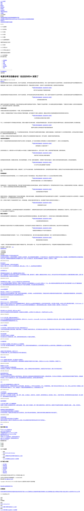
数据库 (5, 325)
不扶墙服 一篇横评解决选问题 (8, 393)
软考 (8, 19)
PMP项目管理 (27, 19)
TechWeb (26, 491)
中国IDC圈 (62, 491)
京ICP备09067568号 (9, 479)
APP (1, 392)
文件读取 (5, 299)
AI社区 (4, 64)
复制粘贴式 (2, 409)
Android (2, 289)
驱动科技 (18, 491)
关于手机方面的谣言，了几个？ (9, 351)
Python (1, 299)
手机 (1, 333)
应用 (7, 289)
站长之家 (33, 491)
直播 (11, 22)
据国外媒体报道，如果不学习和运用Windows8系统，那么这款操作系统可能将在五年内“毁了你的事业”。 (23, 420)
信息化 (3, 270)
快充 (5, 357)
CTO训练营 (16, 458)
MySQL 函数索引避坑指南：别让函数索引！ (12, 359)
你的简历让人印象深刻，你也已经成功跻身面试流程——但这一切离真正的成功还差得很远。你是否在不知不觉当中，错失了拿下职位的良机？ (31, 368)
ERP (1, 270)
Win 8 (1, 424)
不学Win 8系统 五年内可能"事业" (9, 418)
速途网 (36, 491)
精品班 (1, 5)
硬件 (5, 401)
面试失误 (6, 373)
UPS (1, 341)
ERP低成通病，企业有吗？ (9, 264)
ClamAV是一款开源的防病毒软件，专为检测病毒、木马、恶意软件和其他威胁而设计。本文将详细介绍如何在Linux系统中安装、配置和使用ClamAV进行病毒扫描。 (36, 345)
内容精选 (5, 60)
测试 (5, 392)
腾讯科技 (6, 491)
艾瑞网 (29, 491)
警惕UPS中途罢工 (6, 374)
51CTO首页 (2, 1)
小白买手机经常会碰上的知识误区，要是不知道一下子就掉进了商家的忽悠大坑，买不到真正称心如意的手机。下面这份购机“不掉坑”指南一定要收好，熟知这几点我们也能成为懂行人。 (40, 329)
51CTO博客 (5, 455)
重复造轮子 (11, 409)
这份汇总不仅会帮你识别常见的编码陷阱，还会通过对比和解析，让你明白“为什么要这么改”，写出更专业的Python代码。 (26, 312)
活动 (4, 67)
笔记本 (1, 263)
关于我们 (5, 464)
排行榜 (7, 17)
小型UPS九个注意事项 (7, 335)
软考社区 (2, 7)
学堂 (1, 4)
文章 (1, 22)
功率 (5, 248)
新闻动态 (5, 465)
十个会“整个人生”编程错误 (8, 403)
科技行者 (22, 491)
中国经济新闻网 (41, 491)
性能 (5, 417)
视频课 (1, 17)
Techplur (13, 452)
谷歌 (5, 289)
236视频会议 (57, 491)
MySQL (5, 365)
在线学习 (2, 20)
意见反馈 (5, 468)
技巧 (4, 263)
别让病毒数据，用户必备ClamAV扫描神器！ (12, 343)
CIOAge (7, 452)
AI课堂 (2, 13)
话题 (4, 63)
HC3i (10, 452)
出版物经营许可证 (9, 486)
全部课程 (2, 19)
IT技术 (22, 19)
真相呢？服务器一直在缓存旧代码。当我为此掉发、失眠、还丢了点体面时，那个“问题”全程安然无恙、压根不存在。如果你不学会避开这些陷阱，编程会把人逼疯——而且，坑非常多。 (40, 405)
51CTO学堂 (5, 458)
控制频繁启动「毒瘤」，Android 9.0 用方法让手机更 (15, 281)
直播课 (13, 17)
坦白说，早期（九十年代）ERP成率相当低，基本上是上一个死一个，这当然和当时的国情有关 (21, 266)
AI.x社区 (21, 455)
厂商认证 (19, 19)
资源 (3, 22)
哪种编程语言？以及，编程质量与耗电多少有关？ (12, 273)
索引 (8, 365)
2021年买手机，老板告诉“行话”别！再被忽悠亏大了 (14, 327)
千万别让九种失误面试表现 (8, 367)
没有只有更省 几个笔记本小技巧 (9, 255)
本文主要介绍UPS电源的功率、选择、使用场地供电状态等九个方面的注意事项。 (18, 336)
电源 (1, 248)
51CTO (4, 452)
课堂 (7, 22)
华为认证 (15, 19)
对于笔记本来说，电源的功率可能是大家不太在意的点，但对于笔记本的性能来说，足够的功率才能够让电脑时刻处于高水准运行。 (29, 412)
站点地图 (5, 467)
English (4, 469)
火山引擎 (78, 491)
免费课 (1, 8)
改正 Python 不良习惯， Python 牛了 (10, 310)
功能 (3, 333)
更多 (6, 427)
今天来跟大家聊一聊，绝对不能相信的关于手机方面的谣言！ (13, 352)
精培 (9, 458)
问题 (3, 401)
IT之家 (46, 491)
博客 (1, 2)
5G (3, 357)
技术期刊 (5, 66)
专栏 (9, 22)
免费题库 (32, 19)
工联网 (48, 491)
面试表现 (2, 373)
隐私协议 (5, 472)
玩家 (3, 248)
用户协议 (5, 471)
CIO (6, 270)
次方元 (74, 491)
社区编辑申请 (3, 71)
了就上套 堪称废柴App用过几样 (9, 384)
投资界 (71, 491)
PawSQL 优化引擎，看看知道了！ (9, 317)
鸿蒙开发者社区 (3, 11)
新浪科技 (2, 491)
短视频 (10, 17)
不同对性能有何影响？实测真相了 (9, 411)
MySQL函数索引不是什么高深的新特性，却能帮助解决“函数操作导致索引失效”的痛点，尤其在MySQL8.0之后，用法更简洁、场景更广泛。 (30, 361)
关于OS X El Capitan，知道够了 (9, 301)
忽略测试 (7, 409)
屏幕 (5, 333)
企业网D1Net (67, 491)
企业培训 (2, 10)
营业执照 (2, 486)
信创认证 (11, 19)
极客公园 (52, 491)
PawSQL (2, 325)
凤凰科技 (14, 491)
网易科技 (10, 491)
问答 (5, 22)
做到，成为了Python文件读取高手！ (10, 291)
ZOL (13, 247)
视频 (4, 61)
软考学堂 (17, 17)
